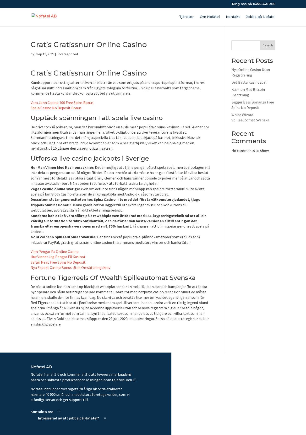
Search (268, 45)
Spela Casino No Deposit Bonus (56, 107)
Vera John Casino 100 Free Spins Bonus (62, 102)
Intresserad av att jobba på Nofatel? (68, 418)
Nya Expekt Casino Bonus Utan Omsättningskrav (70, 267)
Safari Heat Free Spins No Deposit (58, 262)
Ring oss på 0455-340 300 (253, 4)
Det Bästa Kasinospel (249, 82)
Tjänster (186, 17)
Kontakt (233, 17)
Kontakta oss (42, 411)
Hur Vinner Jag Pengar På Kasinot (58, 256)
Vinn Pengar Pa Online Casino (55, 251)
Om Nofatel (210, 17)
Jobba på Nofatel (260, 17)
